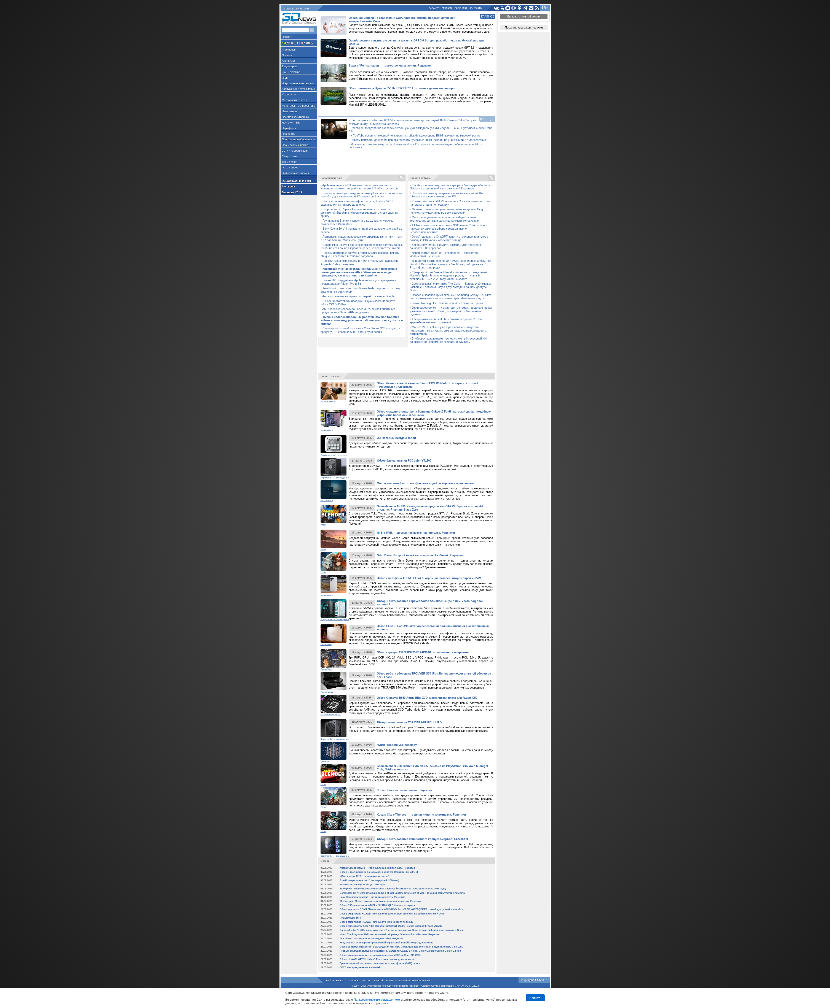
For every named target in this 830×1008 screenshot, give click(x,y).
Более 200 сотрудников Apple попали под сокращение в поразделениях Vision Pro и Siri (358, 282)
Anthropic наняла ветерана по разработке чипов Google (358, 296)
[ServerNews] (299, 43)
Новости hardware (331, 178)
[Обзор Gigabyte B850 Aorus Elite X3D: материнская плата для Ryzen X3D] (333, 704)
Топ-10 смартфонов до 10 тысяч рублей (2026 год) (369, 880)
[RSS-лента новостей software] (491, 178)
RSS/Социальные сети (296, 181)
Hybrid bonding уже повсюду (397, 744)
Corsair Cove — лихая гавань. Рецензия (404, 790)
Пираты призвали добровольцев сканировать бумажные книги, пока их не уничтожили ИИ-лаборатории (418, 139)
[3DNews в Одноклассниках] (519, 8)
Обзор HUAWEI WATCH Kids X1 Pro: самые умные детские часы (377, 959)
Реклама (447, 8)
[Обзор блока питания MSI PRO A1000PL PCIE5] (333, 728)
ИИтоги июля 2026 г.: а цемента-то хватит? (365, 876)
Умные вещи (289, 162)
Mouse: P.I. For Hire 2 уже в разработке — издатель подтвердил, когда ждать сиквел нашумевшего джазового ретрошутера (448, 330)
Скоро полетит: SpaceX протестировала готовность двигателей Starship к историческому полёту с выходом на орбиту (359, 212)
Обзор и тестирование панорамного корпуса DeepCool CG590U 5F (423, 839)
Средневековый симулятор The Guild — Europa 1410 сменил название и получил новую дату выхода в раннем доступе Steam (450, 287)
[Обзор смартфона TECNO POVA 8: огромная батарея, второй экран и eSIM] (333, 584)
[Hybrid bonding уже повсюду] (333, 751)
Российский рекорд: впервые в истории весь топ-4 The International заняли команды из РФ (446, 195)
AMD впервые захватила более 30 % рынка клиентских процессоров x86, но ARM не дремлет (358, 310)
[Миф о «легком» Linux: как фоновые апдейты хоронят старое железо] (333, 489)
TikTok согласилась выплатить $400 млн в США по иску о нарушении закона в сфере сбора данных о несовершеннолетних (449, 229)
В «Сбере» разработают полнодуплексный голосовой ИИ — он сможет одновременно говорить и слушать (450, 340)
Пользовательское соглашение (412, 980)
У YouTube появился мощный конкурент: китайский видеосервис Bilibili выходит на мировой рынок (415, 135)
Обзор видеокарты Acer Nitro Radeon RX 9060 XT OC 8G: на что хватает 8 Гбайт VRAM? (391, 926)
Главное (487, 16)
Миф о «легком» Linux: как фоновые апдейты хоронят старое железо (425, 483)
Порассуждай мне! (351, 917)
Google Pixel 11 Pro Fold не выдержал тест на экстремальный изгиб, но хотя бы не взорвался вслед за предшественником (362, 246)
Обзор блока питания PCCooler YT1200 (404, 460)
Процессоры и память (295, 145)
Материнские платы (294, 100)
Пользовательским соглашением (377, 999)
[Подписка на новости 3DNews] (531, 8)
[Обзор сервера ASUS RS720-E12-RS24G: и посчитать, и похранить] (333, 658)
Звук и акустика (291, 72)
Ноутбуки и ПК (291, 122)
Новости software (420, 178)
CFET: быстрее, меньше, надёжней (360, 967)
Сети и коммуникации (295, 150)
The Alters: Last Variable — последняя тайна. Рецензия (371, 938)
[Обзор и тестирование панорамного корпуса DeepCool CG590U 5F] (333, 845)
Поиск (389, 980)
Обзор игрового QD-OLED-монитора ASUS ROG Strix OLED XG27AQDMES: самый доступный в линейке (401, 909)
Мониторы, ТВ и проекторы (299, 105)
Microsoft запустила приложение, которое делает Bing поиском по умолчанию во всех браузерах (446, 211)
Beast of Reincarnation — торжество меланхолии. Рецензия (390, 65)
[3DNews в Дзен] (514, 8)
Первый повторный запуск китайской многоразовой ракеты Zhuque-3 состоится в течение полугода (360, 254)
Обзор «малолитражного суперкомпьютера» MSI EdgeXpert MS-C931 (380, 955)
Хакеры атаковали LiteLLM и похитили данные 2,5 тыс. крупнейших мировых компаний (447, 320)
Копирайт (379, 980)
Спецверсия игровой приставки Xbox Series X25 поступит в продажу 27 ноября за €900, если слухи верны (360, 330)
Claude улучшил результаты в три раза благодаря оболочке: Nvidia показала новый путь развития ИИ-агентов (450, 187)
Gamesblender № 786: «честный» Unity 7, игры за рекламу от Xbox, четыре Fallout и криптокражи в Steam (402, 930)
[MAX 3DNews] (508, 8)
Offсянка (287, 55)
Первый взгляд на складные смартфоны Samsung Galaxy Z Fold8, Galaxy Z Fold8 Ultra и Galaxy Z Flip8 (400, 950)
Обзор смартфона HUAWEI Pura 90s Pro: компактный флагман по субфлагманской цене (392, 913)
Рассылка (461, 8)
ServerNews (326, 669)
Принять (535, 998)
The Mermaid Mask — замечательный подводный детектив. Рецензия (380, 901)
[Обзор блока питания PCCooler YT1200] (333, 467)
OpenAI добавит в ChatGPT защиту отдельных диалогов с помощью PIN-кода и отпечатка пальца (449, 238)
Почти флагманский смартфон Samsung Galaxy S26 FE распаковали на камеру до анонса (358, 203)
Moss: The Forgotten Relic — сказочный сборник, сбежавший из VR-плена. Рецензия (389, 934)
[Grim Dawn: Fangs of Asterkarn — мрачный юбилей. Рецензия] (333, 561)
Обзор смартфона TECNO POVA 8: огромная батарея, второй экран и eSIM (429, 578)
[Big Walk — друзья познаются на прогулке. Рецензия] (333, 539)
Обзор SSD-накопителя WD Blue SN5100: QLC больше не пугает (377, 905)
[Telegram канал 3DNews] (525, 8)
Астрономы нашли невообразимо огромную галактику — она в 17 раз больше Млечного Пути (361, 238)
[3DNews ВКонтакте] (496, 8)
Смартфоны (289, 156)
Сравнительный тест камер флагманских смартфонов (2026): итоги (380, 963)
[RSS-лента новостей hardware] (402, 178)
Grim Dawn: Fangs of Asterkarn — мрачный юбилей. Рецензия (420, 555)
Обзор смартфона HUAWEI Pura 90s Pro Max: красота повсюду (376, 922)
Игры (285, 77)
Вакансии (292, 192)
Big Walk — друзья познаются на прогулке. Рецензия (417, 532)
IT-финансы (289, 49)
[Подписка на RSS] (537, 8)
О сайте (434, 8)
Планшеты (288, 133)
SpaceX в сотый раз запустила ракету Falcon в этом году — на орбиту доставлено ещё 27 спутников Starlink (361, 195)
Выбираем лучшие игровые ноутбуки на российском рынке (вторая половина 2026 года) (393, 888)
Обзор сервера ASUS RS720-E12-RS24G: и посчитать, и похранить (423, 652)
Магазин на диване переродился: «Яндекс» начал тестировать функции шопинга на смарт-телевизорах (444, 219)
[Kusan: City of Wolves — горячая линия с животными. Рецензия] (333, 820)
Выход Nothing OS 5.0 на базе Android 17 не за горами (447, 303)
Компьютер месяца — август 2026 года (362, 884)
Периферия (289, 128)
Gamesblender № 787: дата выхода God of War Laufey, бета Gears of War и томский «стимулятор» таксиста (402, 893)
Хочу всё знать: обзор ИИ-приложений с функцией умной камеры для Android (386, 942)
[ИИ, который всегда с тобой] (333, 444)
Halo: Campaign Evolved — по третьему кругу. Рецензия (372, 897)
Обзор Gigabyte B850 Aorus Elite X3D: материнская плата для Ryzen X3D (427, 697)
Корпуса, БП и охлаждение (298, 88)
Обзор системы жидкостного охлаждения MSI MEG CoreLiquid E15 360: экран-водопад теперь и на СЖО (401, 946)
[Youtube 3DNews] (502, 8)
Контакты (475, 8)
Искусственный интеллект (298, 83)
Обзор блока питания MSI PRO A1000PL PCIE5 (409, 722)
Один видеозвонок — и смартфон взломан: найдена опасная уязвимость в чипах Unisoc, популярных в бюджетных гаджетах (451, 311)
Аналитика (288, 60)
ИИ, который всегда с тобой (396, 438)
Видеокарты (289, 66)
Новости (287, 36)
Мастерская (289, 94)
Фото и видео (290, 167)
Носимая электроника (295, 117)
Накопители (289, 111)
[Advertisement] (406, 163)
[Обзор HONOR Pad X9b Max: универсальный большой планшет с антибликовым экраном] (333, 633)
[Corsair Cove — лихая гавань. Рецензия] (333, 796)
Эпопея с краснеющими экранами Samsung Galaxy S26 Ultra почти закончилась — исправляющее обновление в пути (450, 296)
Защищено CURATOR (534, 980)
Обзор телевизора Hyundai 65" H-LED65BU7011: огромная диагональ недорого (403, 88)
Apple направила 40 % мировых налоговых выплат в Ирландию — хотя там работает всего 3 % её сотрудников (359, 187)
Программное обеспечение (299, 139)
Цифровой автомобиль (296, 173)
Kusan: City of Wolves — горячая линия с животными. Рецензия (421, 814)
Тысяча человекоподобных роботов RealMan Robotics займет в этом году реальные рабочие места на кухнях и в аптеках (362, 320)
